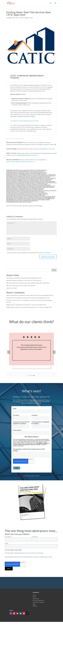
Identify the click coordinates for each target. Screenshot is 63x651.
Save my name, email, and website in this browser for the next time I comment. (29, 252)
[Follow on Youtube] (17, 613)
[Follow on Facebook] (10, 613)
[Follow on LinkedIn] (20, 613)
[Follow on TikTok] (24, 613)
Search (54, 270)
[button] (28, 375)
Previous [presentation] (8, 352)
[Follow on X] (27, 613)
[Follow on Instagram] (14, 613)
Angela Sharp (11, 17)
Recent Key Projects (11, 288)
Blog (34, 604)
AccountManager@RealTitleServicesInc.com (26, 155)
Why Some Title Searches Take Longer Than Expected (20, 285)
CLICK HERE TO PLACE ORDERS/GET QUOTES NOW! (24, 121)
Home (34, 595)
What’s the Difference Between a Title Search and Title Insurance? (23, 280)
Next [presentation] (54, 352)
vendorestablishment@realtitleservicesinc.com (23, 161)
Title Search (36, 598)
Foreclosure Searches (38, 602)
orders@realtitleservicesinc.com (46, 149)
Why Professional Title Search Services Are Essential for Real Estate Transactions (27, 283)
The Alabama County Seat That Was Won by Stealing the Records (23, 278)
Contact (35, 606)
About (34, 597)
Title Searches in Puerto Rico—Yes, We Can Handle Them (30, 305)
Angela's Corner (29, 17)
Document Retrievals (38, 600)
